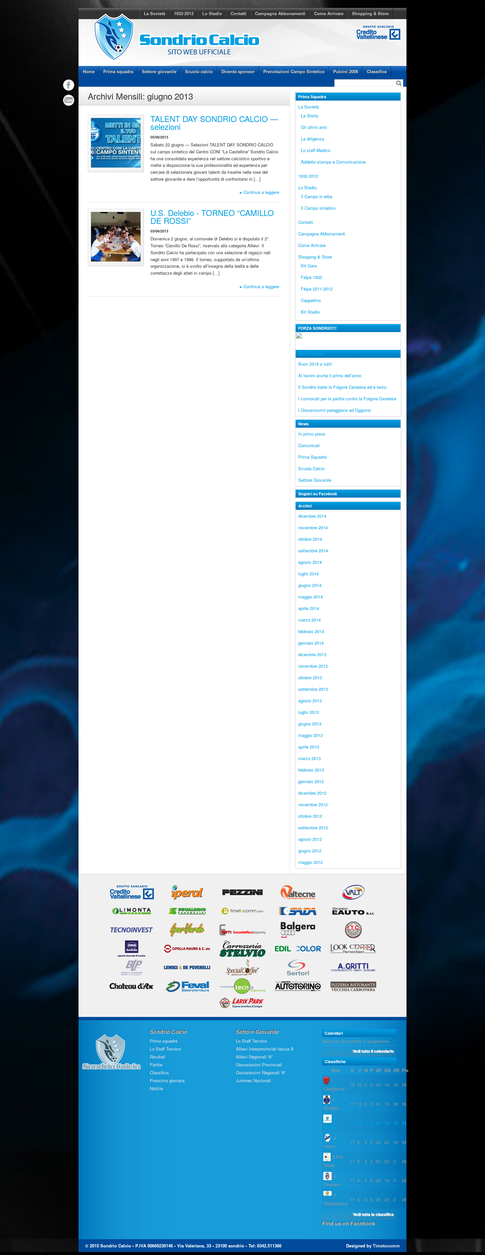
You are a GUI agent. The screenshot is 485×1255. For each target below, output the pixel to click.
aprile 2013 (308, 747)
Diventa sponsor (238, 71)
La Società (154, 13)
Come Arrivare (328, 13)
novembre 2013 (313, 666)
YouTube (69, 100)
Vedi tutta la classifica (373, 1214)
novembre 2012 (313, 804)
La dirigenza (312, 139)
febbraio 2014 (311, 631)
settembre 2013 (313, 689)
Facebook (69, 85)
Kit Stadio (310, 312)
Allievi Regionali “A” (254, 1057)
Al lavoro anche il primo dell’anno (329, 375)
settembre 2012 (313, 827)
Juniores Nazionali (253, 1080)
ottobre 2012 (310, 816)
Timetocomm (386, 1245)
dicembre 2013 (312, 654)
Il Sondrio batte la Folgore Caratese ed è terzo (342, 387)
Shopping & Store (370, 13)
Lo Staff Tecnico (165, 1049)
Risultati (157, 1057)
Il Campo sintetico (318, 208)
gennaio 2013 (311, 781)
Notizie (156, 1088)
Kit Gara (309, 265)
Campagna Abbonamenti (280, 13)
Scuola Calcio (311, 468)
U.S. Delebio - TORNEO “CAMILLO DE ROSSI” (212, 216)
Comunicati (309, 445)
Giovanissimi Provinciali (259, 1064)
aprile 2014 (308, 608)
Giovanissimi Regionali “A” (261, 1072)
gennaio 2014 (311, 643)
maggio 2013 (310, 735)
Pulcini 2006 (345, 71)
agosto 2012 (310, 839)
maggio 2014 (310, 597)
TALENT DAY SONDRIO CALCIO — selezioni (214, 122)
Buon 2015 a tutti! (315, 364)
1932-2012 (184, 13)
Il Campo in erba (316, 196)
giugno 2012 (309, 850)
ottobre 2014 (310, 539)
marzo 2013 (309, 758)
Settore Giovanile (314, 480)
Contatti (238, 13)
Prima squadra (118, 71)
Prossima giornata (167, 1080)
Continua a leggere (259, 192)
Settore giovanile (159, 71)
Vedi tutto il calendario (373, 1051)
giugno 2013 (309, 723)
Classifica (377, 71)
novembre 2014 (313, 527)
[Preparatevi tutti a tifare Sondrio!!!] (299, 340)
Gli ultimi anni (314, 127)
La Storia (309, 115)
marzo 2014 (309, 620)
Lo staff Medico (315, 150)
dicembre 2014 (312, 516)
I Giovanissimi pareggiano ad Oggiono (334, 410)
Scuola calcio (199, 71)
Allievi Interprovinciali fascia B (265, 1049)
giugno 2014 (309, 585)
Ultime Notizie (311, 354)
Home (89, 71)
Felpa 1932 (311, 277)
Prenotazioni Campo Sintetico (294, 71)
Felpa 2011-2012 (317, 289)
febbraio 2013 (311, 770)
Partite (156, 1064)
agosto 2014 (310, 562)
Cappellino (311, 300)
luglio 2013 (308, 712)
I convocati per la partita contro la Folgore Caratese (347, 398)
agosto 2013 (310, 700)
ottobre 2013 (310, 677)
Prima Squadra (312, 457)
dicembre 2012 (312, 793)
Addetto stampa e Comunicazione (333, 162)
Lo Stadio (212, 13)
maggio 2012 (310, 862)
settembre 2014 (313, 550)
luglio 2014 (308, 573)
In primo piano (311, 434)
